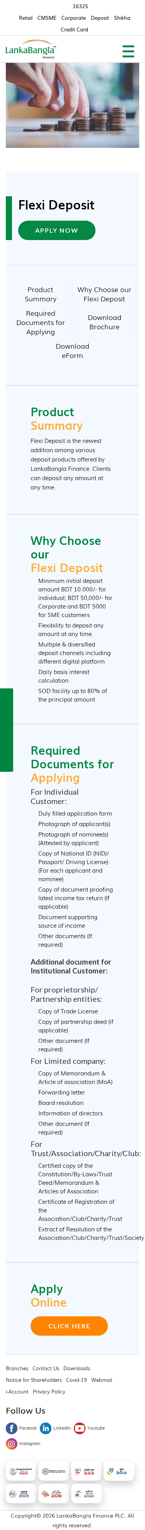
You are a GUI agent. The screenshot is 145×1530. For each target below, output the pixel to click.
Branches (17, 1368)
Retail (25, 17)
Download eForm (72, 350)
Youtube (96, 1428)
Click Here (69, 1325)
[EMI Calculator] (6, 746)
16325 (80, 6)
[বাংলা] (6, 763)
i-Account (17, 1391)
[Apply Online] (6, 696)
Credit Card (74, 29)
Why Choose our (104, 293)
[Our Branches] (6, 729)
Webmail (101, 1379)
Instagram (29, 1443)
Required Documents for (40, 321)
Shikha (122, 17)
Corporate (73, 17)
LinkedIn (62, 1428)
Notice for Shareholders (34, 1379)
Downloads (76, 1368)
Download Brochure (104, 321)
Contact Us (45, 1368)
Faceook (28, 1428)
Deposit (100, 17)
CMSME (47, 17)
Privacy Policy (49, 1391)
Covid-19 (76, 1379)
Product (40, 293)
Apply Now (56, 230)
